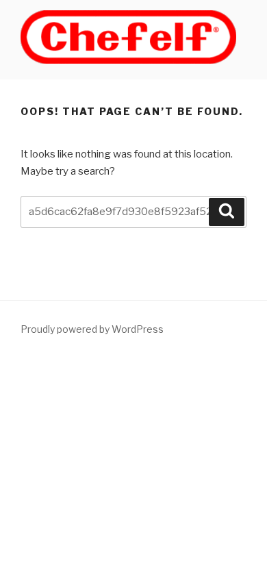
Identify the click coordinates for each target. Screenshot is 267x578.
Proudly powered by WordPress (92, 329)
